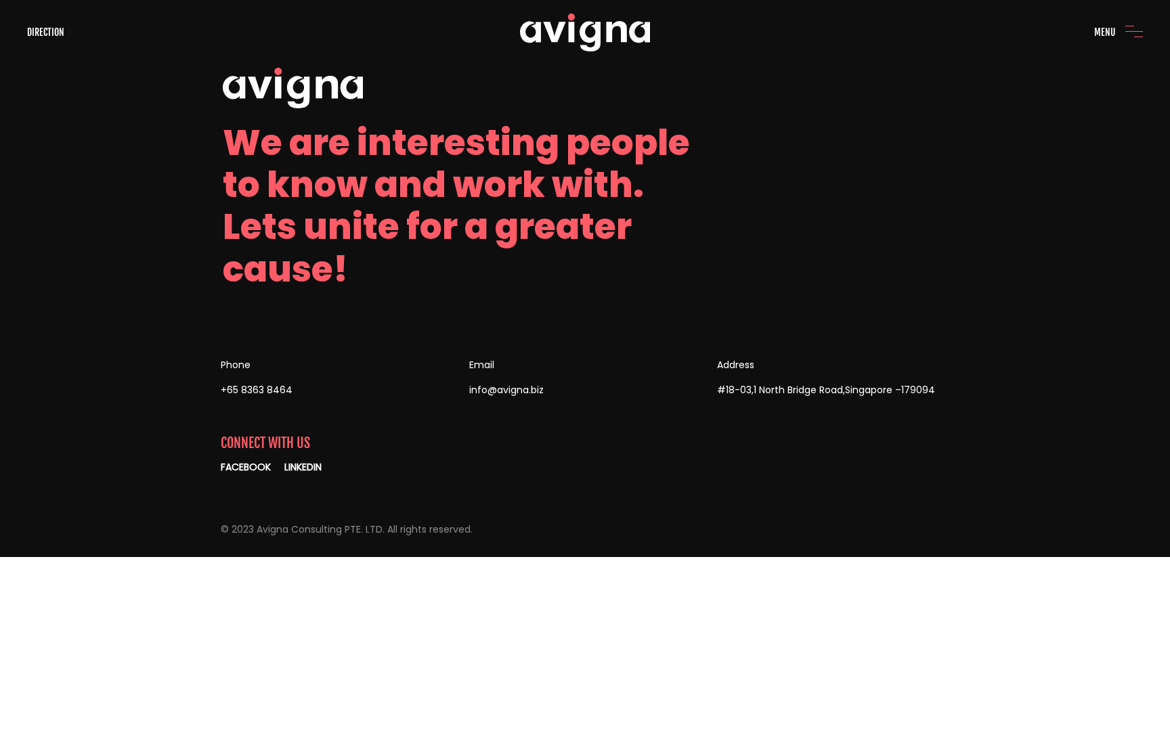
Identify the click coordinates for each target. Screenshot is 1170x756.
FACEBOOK (246, 467)
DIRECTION (45, 32)
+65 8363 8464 (256, 390)
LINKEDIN (303, 467)
